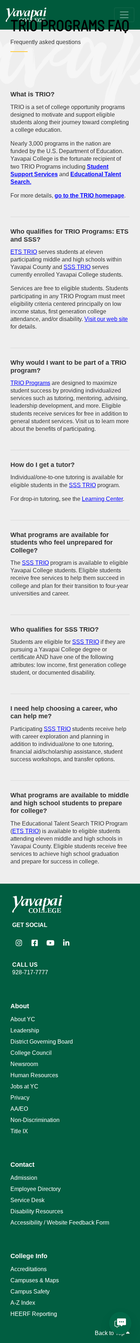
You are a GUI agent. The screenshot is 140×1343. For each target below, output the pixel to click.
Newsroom (24, 1064)
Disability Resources (36, 1211)
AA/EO (19, 1109)
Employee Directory (35, 1189)
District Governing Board (41, 1042)
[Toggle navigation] (124, 15)
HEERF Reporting (33, 1314)
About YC (22, 1019)
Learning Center (102, 499)
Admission (23, 1178)
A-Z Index (22, 1303)
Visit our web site (106, 319)
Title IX (19, 1131)
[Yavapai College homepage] (26, 15)
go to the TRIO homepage (89, 195)
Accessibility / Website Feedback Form (59, 1222)
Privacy (19, 1098)
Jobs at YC (24, 1086)
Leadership (24, 1030)
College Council (31, 1053)
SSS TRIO (77, 267)
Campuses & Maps (34, 1280)
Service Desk (27, 1200)
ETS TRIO (23, 252)
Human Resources (34, 1075)
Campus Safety (30, 1291)
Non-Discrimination (35, 1120)
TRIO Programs (30, 383)
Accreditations (28, 1269)
